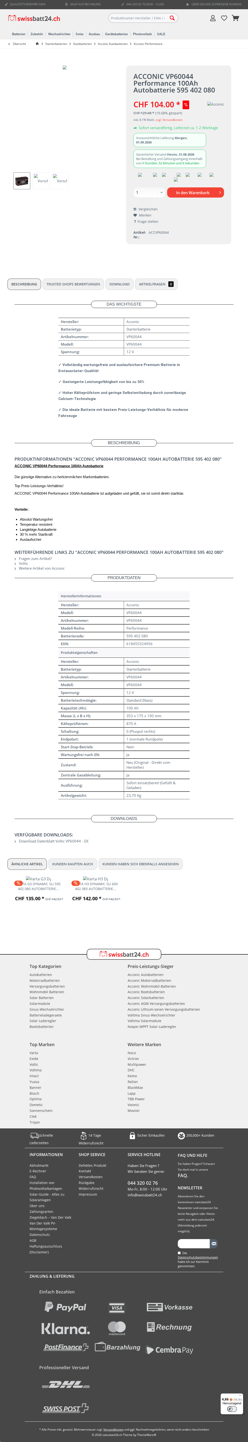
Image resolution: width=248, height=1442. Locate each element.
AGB (33, 1240)
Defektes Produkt (92, 1165)
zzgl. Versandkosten (169, 120)
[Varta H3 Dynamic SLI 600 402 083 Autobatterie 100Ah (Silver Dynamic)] (95, 879)
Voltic (23, 563)
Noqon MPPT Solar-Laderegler (152, 1026)
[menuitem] (236, 18)
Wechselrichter (59, 34)
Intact (34, 1076)
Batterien (18, 34)
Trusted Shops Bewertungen (73, 284)
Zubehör (37, 34)
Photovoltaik (142, 34)
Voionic (133, 1104)
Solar (80, 34)
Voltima (36, 1070)
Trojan (35, 1122)
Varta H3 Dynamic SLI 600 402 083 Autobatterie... (95, 886)
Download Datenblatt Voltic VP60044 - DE (53, 841)
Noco (132, 1052)
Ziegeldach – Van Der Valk (50, 1217)
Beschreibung (24, 284)
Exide (34, 1058)
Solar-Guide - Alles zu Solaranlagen (47, 1197)
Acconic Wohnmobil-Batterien (152, 986)
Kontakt (85, 1171)
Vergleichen (148, 209)
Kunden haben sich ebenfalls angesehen (140, 864)
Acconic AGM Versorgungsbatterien (156, 1003)
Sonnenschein (41, 1110)
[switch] (232, 1409)
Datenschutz (40, 1234)
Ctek (33, 1116)
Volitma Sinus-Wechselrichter (151, 1015)
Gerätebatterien (116, 34)
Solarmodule (40, 1003)
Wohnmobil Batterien (47, 992)
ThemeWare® (146, 1435)
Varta (34, 1052)
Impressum (88, 1194)
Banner (35, 1087)
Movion (134, 1110)
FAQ (33, 1177)
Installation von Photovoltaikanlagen (46, 1185)
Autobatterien (41, 974)
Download (119, 284)
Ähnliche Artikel (27, 864)
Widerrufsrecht (91, 1188)
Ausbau (94, 34)
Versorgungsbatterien (47, 986)
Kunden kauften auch (72, 864)
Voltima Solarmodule (144, 1020)
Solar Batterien (42, 997)
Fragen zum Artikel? (35, 558)
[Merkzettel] (224, 18)
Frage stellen (148, 221)
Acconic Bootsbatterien (146, 992)
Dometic (36, 1104)
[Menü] (240, 1396)
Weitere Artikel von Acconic (41, 568)
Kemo (132, 1076)
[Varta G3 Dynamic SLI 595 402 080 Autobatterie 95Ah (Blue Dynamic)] (38, 879)
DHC (131, 1070)
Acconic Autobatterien (145, 974)
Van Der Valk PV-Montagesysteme (43, 1226)
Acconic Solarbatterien (146, 997)
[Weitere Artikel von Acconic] (215, 104)
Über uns (37, 1205)
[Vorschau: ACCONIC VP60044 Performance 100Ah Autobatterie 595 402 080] (21, 180)
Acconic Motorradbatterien (149, 980)
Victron (133, 1058)
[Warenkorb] (236, 18)
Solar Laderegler (43, 1020)
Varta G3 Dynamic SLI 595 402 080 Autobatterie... (38, 886)
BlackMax (135, 1087)
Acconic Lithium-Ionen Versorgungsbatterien (164, 1009)
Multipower (137, 1064)
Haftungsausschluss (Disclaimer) (46, 1249)
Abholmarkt (39, 1165)
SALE (161, 34)
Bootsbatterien (42, 1026)
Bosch (34, 1093)
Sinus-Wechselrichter (47, 1009)
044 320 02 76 (143, 1183)
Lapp (132, 1093)
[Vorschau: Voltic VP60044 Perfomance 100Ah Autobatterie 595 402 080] (40, 180)
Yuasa (34, 1081)
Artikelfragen (155, 284)
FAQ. (183, 1175)
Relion (133, 1081)
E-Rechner (38, 1171)
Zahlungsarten (41, 1211)
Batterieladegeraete (46, 1015)
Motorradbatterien (45, 980)
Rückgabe (86, 1182)
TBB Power (136, 1099)
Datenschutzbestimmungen (198, 1257)
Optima (36, 1099)
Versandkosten (91, 1177)
